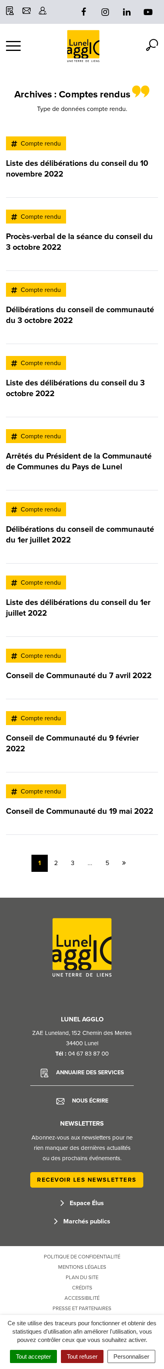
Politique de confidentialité (82, 1257)
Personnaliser (131, 1356)
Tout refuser (82, 1356)
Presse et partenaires (82, 1308)
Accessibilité (82, 1298)
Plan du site (82, 1277)
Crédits (82, 1288)
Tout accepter (33, 1356)
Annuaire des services (89, 1072)
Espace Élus (86, 1203)
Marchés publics (86, 1221)
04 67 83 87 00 (88, 1053)
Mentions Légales (82, 1267)
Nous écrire (89, 1100)
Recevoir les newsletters (87, 1179)
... (90, 863)
